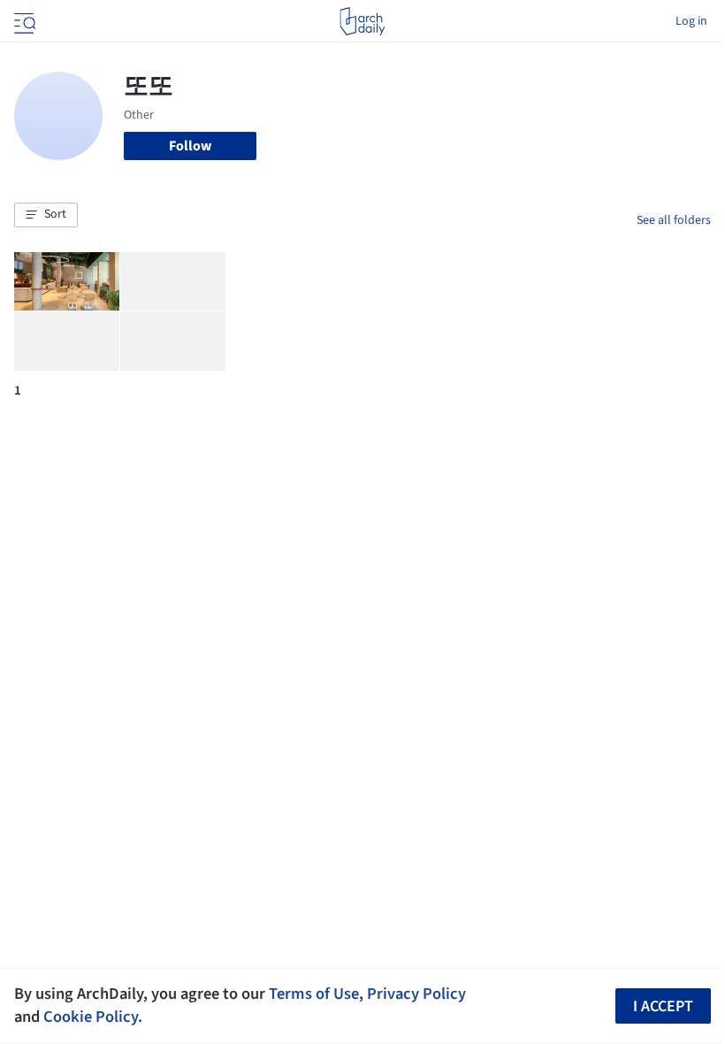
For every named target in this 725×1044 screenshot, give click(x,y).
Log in (691, 21)
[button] (46, 215)
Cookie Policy (90, 1016)
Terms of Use (314, 993)
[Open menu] (23, 21)
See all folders (674, 220)
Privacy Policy (416, 993)
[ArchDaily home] (362, 21)
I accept (663, 1006)
